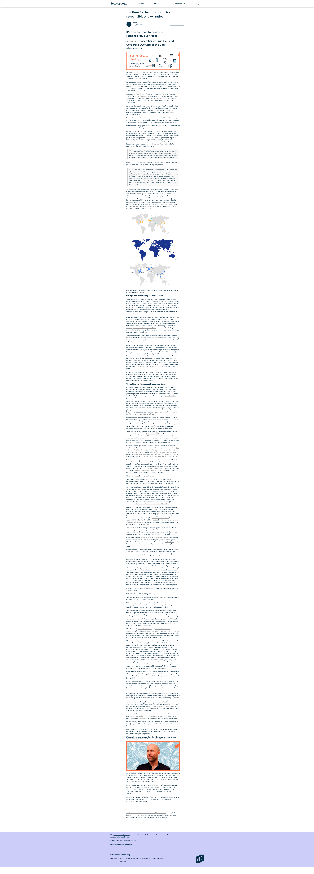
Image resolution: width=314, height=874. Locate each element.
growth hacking (170, 396)
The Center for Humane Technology (164, 450)
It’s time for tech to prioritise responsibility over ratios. (146, 813)
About (156, 4)
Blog (197, 4)
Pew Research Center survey (153, 468)
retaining (153, 426)
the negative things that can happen (157, 724)
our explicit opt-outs (167, 412)
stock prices (172, 623)
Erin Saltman (155, 138)
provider (156, 301)
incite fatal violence (158, 204)
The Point (140, 489)
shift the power (159, 537)
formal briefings (157, 144)
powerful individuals (144, 629)
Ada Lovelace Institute (121, 835)
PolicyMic (175, 495)
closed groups (142, 718)
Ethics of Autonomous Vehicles (165, 452)
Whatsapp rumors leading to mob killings (141, 328)
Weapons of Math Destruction (161, 454)
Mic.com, (129, 502)
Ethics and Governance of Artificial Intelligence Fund (160, 456)
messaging (151, 660)
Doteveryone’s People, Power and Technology (150, 470)
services (159, 660)
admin (135, 23)
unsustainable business (160, 518)
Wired (130, 162)
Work (141, 4)
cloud (150, 301)
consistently (130, 619)
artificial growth (141, 716)
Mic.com (146, 524)
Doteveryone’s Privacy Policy (120, 855)
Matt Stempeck (131, 41)
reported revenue (147, 495)
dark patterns (169, 542)
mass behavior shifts (162, 629)
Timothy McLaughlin (140, 162)
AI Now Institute (135, 452)
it (142, 619)
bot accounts (154, 716)
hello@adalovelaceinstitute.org (121, 844)
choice (163, 301)
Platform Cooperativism (142, 450)
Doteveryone (139, 815)
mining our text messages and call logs (140, 414)
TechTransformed (177, 4)
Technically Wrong (140, 454)
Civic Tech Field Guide (134, 551)
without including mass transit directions (160, 706)
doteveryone (118, 3)
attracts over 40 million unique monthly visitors (152, 504)
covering (139, 619)
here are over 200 (152, 434)
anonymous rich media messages (151, 366)
